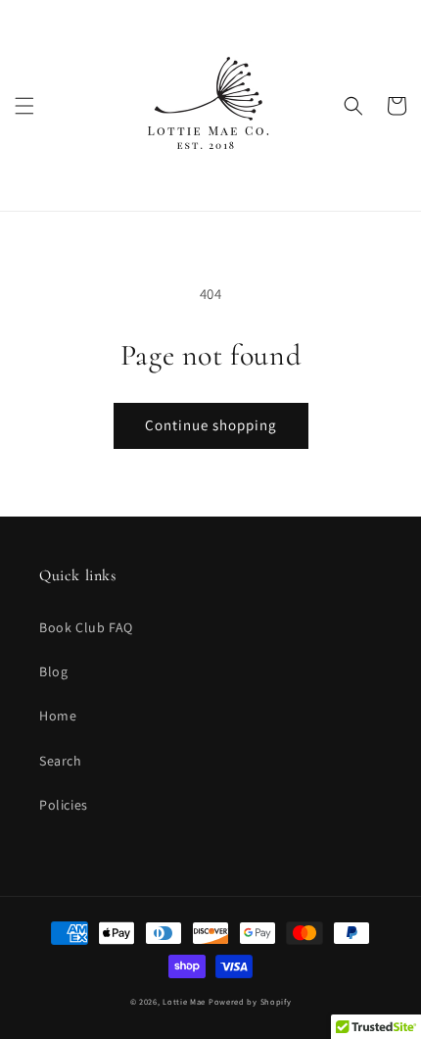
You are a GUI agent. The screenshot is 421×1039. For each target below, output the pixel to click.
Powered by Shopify (250, 1001)
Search (60, 760)
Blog (53, 671)
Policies (63, 805)
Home (57, 715)
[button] (24, 105)
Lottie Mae (184, 1001)
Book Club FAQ (86, 627)
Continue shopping (211, 425)
